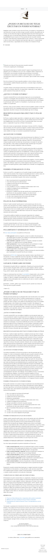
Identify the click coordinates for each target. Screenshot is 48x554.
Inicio (22, 8)
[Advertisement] (24, 54)
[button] (26, 9)
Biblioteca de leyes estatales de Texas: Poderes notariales (21, 499)
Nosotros (43, 548)
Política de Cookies (42, 550)
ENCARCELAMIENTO (25, 523)
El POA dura (14, 255)
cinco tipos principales (11, 232)
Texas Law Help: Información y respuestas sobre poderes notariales (24, 498)
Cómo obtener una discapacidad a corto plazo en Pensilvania (25, 526)
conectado (22, 537)
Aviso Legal (42, 545)
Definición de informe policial (25, 524)
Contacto (42, 546)
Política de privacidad (43, 551)
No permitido (25, 274)
